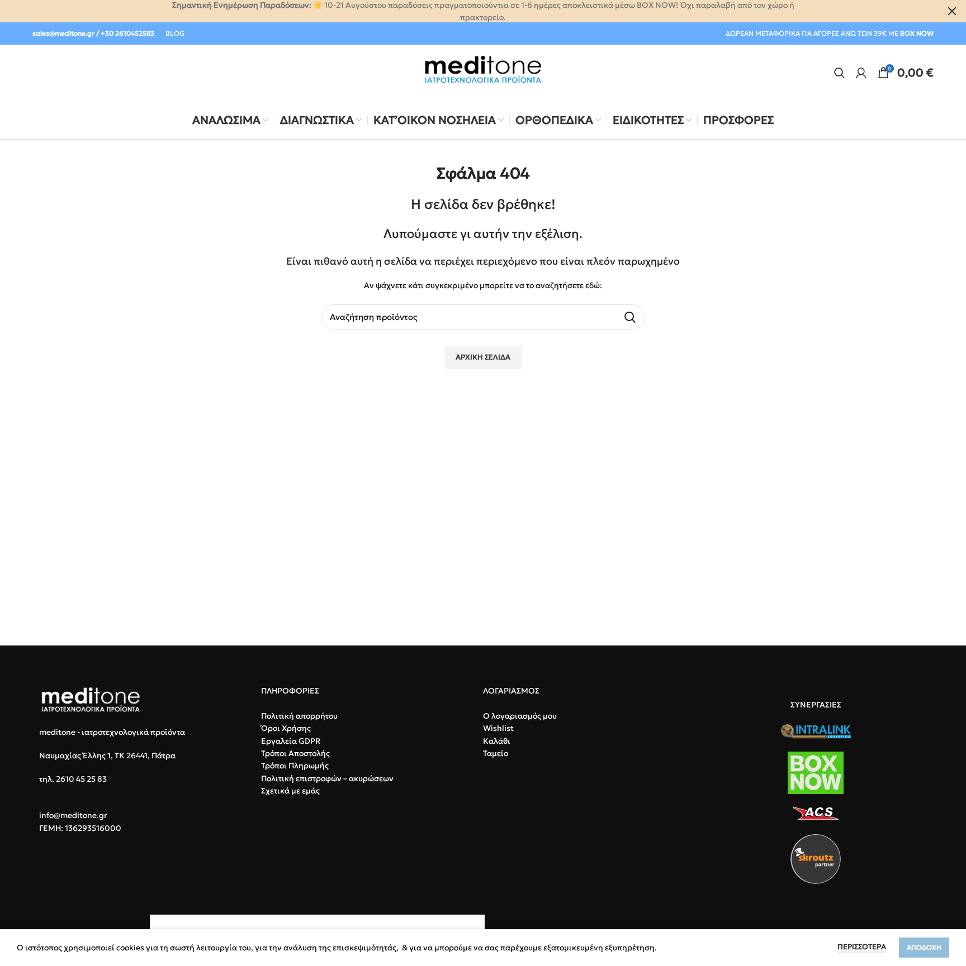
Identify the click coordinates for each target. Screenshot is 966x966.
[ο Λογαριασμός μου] (861, 72)
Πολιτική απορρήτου (299, 716)
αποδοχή (924, 947)
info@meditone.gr (73, 815)
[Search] (839, 72)
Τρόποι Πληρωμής (295, 766)
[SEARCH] (630, 317)
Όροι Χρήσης (286, 728)
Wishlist (498, 728)
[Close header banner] (952, 11)
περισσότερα (861, 946)
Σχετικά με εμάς (290, 791)
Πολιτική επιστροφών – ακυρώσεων (327, 778)
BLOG (174, 33)
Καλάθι (496, 741)
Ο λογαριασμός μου (520, 716)
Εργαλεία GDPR (290, 741)
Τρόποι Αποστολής (295, 753)
